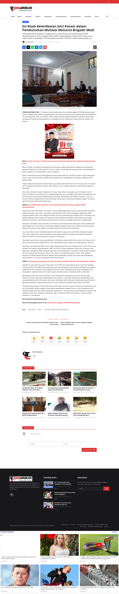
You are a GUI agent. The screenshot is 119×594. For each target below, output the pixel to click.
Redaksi (72, 524)
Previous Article (53, 319)
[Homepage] (21, 8)
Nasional (28, 16)
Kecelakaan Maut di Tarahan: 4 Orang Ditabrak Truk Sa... (84, 389)
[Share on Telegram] (41, 47)
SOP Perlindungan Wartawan (85, 524)
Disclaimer (83, 526)
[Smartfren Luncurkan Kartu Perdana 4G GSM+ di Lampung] (48, 505)
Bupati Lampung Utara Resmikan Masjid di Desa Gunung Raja (42, 323)
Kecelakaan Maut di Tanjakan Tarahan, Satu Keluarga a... (32, 389)
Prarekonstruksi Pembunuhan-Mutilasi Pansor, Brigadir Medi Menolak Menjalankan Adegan (61, 261)
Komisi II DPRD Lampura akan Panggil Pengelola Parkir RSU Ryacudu (76, 323)
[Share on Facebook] (24, 47)
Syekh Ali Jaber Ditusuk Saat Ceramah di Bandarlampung (58, 414)
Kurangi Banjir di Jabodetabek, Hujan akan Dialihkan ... (58, 389)
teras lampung (37, 352)
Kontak (106, 526)
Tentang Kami (65, 524)
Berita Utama (31, 309)
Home (13, 16)
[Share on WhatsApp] (32, 47)
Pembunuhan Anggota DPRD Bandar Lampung (56, 309)
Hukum (37, 16)
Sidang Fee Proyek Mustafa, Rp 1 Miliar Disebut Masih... (33, 414)
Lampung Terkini (61, 16)
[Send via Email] (45, 47)
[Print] (95, 47)
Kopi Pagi (88, 16)
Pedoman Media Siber (101, 524)
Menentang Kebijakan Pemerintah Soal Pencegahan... (65, 493)
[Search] (107, 16)
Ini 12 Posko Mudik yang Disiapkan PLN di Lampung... (63, 483)
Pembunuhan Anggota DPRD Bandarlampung (63, 303)
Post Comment (87, 450)
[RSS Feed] (34, 356)
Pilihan (39, 309)
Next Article (64, 319)
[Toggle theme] (108, 1)
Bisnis (19, 16)
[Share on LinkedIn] (36, 47)
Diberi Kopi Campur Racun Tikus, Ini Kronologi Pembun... (84, 414)
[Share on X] (28, 47)
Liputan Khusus (75, 16)
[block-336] (59, 141)
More (96, 16)
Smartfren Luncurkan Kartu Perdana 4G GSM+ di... (63, 503)
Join (106, 488)
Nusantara (48, 16)
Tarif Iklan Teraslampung (95, 526)
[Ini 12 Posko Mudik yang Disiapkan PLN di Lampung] (48, 484)
